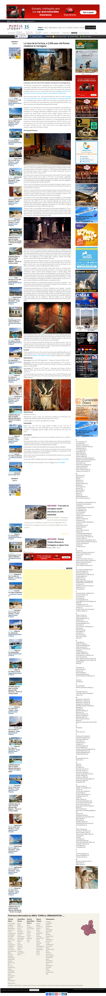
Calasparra (29, 927)
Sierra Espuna (20, 953)
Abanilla (38, 923)
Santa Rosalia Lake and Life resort (11, 972)
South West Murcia (21, 920)
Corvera (38, 931)
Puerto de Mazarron (19, 947)
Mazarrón (76, 27)
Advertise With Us (101, 989)
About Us (95, 989)
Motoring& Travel (38, 32)
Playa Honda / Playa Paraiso (11, 958)
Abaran (38, 925)
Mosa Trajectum (40, 946)
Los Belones (11, 946)
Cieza (28, 933)
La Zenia (48, 970)
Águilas (46, 27)
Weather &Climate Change (20, 32)
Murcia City (39, 948)
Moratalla (29, 938)
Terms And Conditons (77, 989)
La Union (10, 943)
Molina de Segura (38, 943)
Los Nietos (10, 948)
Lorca (64, 27)
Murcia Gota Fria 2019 (53, 985)
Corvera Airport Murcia (42, 985)
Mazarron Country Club (49, 953)
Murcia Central (38, 920)
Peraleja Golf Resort (39, 950)
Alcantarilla (39, 926)
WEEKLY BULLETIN (30, 21)
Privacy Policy (86, 989)
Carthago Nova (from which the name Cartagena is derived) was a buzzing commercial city (47, 98)
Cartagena (10, 925)
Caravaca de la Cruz (30, 929)
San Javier (82, 27)
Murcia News (11, 33)
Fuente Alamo (20, 936)
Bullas (28, 925)
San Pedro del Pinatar (11, 968)
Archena (38, 928)
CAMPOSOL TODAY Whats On (15, 985)
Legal (91, 989)
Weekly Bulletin (79, 985)
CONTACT (13, 21)
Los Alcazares (11, 944)
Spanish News (66, 33)
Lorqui (38, 941)
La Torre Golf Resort (11, 940)
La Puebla (10, 938)
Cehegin (29, 932)
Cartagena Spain (26, 985)
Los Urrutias (11, 949)
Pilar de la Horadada (10, 955)
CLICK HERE (65, 459)
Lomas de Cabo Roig (49, 973)
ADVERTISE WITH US (21, 21)
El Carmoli (10, 926)
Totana (19, 954)
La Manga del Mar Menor (11, 935)
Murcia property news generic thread (67, 985)
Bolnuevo (19, 930)
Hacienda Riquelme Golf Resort (40, 938)
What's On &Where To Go (29, 32)
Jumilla (60, 27)
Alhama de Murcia (53, 27)
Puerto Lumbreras (20, 950)
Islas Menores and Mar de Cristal (11, 930)
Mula (28, 940)
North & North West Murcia (30, 921)
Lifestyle (45, 33)
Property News (55, 33)
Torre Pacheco (11, 980)
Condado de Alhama (20, 934)
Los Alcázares (69, 27)
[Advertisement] (48, 584)
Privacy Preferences (34, 990)
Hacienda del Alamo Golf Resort (20, 939)
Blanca (38, 930)
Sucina (38, 954)
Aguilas (19, 923)
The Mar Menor (10, 920)
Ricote (38, 953)
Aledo (18, 925)
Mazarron (19, 944)
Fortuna (29, 935)
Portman (10, 961)
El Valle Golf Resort (39, 934)
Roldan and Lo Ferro (11, 963)
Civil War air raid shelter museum (40, 355)
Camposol (19, 931)
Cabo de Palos (11, 923)
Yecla (28, 941)
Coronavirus (33, 985)
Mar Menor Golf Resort (12, 952)
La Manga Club (11, 933)
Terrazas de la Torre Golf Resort (11, 977)
